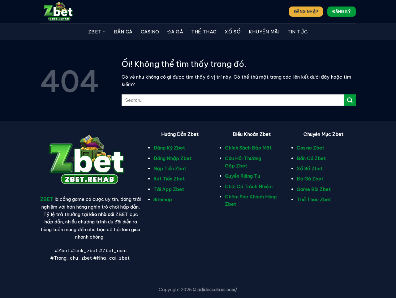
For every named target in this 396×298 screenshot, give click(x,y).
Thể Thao (204, 32)
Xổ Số (233, 32)
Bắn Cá (123, 32)
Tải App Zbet (168, 189)
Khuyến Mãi (264, 32)
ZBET (46, 199)
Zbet (94, 32)
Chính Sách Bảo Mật (248, 148)
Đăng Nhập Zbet (172, 158)
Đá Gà (175, 32)
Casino (150, 32)
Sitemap (162, 199)
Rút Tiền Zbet (169, 179)
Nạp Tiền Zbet (169, 168)
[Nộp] (350, 100)
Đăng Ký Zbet (169, 148)
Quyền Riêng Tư (242, 176)
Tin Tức (297, 32)
